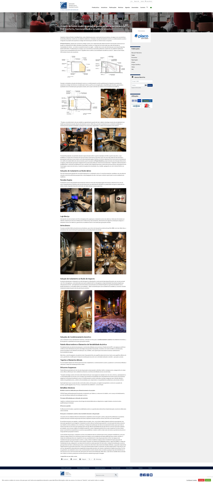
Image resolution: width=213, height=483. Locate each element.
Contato (150, 468)
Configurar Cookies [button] (191, 480)
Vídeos (133, 67)
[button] (147, 8)
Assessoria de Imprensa (100, 468)
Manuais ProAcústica (137, 52)
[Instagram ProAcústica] (147, 474)
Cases (133, 55)
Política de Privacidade (66, 468)
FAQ (132, 69)
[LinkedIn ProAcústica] (141, 474)
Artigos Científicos (136, 64)
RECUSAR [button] (201, 480)
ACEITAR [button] (208, 480)
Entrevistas (134, 57)
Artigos (133, 62)
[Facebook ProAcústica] (144, 474)
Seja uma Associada (115, 468)
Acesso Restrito (129, 468)
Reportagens (135, 60)
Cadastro (141, 468)
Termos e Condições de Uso (83, 468)
